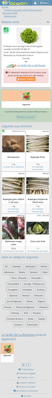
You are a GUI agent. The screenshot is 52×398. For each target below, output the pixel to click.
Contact (27, 396)
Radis (30, 318)
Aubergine (30, 266)
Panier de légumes (25, 307)
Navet (30, 301)
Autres (44, 266)
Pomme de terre (15, 318)
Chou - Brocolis (19, 278)
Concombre (13, 284)
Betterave (9, 272)
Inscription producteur (27, 390)
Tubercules (32, 324)
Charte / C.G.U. (27, 377)
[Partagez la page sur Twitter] (23, 365)
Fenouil (26, 295)
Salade (41, 318)
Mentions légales (27, 373)
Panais (7, 307)
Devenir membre (26, 79)
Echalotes (27, 289)
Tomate (18, 324)
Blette (22, 272)
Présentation (27, 369)
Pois (26, 313)
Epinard (13, 295)
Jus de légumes (14, 301)
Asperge (16, 266)
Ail (6, 266)
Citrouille (36, 278)
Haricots (38, 295)
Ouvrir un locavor (27, 117)
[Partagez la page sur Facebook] (28, 365)
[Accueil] (15, 2)
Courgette (12, 289)
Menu (46, 3)
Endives (41, 289)
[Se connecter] (35, 3)
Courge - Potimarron (34, 284)
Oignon (41, 301)
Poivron (37, 313)
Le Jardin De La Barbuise (13, 167)
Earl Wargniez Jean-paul (13, 251)
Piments (43, 307)
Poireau (15, 313)
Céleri (45, 272)
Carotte (33, 272)
